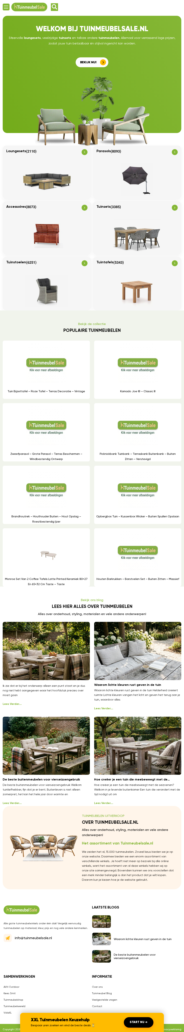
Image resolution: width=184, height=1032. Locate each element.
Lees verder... (12, 704)
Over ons (97, 986)
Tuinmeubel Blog (102, 993)
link (46, 370)
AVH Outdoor (11, 986)
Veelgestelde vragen (104, 999)
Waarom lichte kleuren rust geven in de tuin (127, 685)
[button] (6, 7)
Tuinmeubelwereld (14, 1006)
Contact (97, 1006)
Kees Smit (10, 993)
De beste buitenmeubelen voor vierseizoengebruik (41, 779)
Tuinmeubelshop (13, 999)
